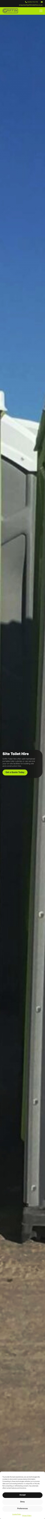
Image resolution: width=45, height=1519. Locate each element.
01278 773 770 (32, 2)
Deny (22, 1502)
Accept (22, 1495)
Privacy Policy (26, 1515)
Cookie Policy (16, 1514)
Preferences (22, 1509)
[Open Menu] (40, 10)
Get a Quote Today (15, 772)
